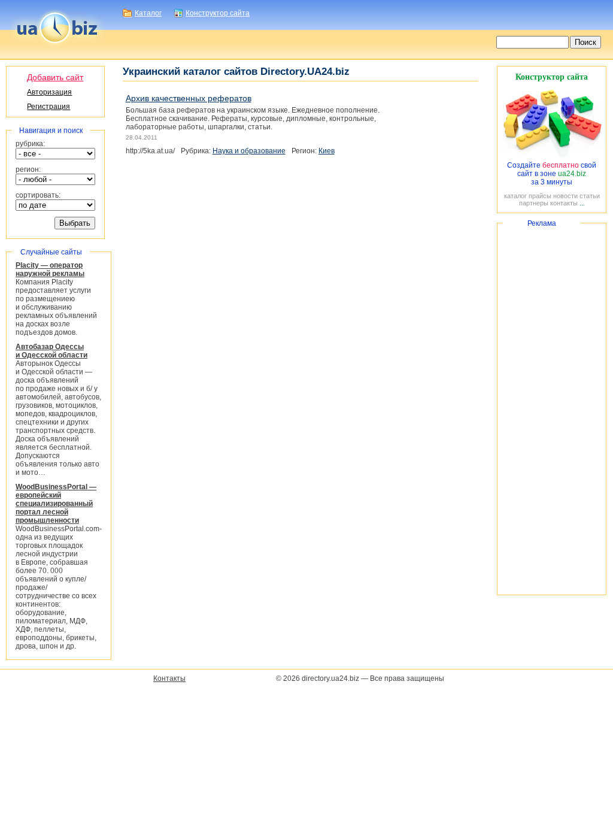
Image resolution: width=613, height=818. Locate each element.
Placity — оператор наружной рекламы (50, 269)
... (582, 203)
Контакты (169, 678)
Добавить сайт (55, 77)
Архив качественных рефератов (188, 98)
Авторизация (49, 92)
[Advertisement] (551, 409)
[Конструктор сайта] (552, 157)
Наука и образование (249, 151)
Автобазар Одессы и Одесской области (51, 351)
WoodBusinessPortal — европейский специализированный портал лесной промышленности (56, 504)
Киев (326, 151)
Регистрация (48, 106)
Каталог (148, 13)
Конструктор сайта (218, 13)
